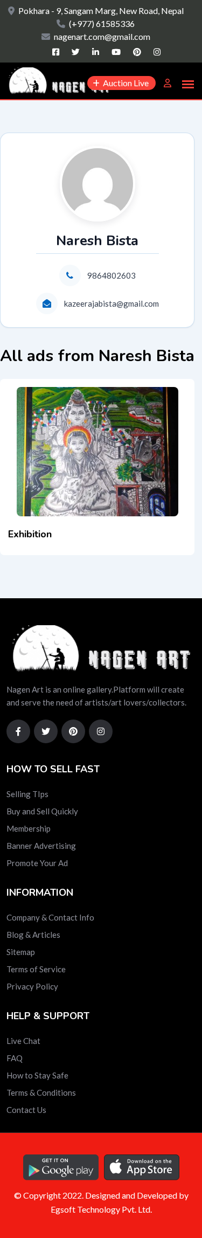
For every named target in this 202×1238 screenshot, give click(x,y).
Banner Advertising (41, 845)
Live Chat (23, 1041)
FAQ (14, 1058)
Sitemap (20, 952)
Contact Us (26, 1110)
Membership (28, 828)
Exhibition (30, 534)
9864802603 (111, 275)
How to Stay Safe (37, 1075)
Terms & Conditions (41, 1092)
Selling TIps (27, 794)
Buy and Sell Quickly (42, 811)
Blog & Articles (33, 934)
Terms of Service (36, 969)
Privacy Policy (32, 986)
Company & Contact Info (50, 917)
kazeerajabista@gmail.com (111, 303)
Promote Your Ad (37, 863)
